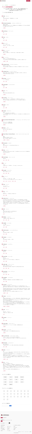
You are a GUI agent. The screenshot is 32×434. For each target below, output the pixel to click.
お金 (5, 379)
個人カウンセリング (9, 426)
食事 (22, 379)
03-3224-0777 (4, 417)
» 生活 (3, 81)
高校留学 (11, 384)
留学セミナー (8, 429)
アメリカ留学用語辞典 (3, 429)
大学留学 (14, 426)
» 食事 (6, 195)
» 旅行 (8, 173)
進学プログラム (8, 427)
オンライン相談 (8, 430)
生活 (10, 379)
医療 (5, 384)
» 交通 (6, 173)
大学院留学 (15, 428)
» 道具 (6, 81)
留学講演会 (8, 428)
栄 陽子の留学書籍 (2, 428)
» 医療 (7, 61)
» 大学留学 (4, 61)
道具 (16, 379)
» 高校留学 (4, 124)
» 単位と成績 (7, 306)
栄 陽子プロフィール (3, 427)
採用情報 (1, 430)
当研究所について (2, 426)
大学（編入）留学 (15, 427)
